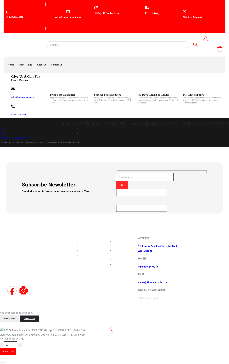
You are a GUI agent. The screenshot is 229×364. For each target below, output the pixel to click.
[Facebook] (12, 290)
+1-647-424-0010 (18, 114)
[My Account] (205, 38)
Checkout (29, 318)
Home (11, 65)
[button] (2, 325)
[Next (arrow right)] (4, 362)
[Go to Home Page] (1, 129)
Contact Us (56, 65)
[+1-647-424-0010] (13, 106)
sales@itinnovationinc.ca (22, 97)
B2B (30, 65)
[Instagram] (23, 290)
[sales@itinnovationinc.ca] (13, 89)
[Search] (195, 45)
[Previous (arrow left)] (1, 362)
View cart (9, 318)
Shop (21, 65)
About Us (42, 65)
